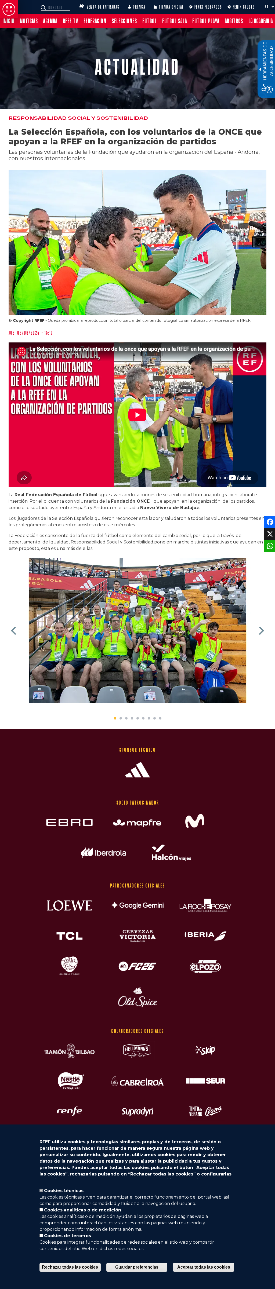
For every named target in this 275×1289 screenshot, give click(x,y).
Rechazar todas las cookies (70, 1267)
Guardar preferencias (136, 1267)
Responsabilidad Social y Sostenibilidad (78, 118)
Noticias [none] (29, 21)
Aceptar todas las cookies (203, 1267)
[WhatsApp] (269, 546)
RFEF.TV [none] (70, 21)
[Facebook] (269, 522)
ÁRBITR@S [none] (234, 21)
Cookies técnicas (64, 1190)
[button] (273, 7)
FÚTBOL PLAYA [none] (205, 21)
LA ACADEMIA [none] (260, 21)
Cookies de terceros (67, 1235)
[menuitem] (8, 21)
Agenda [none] (50, 21)
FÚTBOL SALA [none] (174, 21)
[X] (269, 534)
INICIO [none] (8, 21)
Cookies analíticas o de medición (82, 1210)
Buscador (44, 7)
